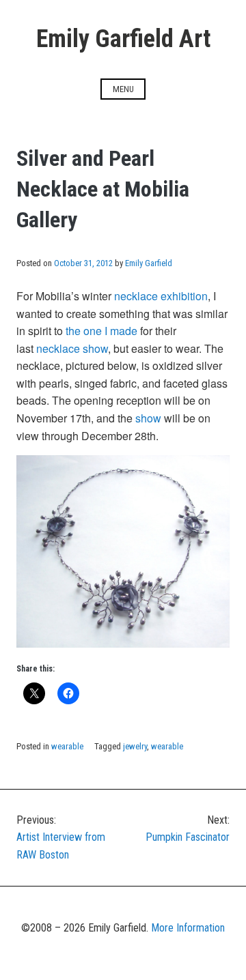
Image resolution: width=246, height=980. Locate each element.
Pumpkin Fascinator (188, 828)
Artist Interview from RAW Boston (60, 837)
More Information (188, 927)
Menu (123, 89)
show (148, 418)
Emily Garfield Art (123, 39)
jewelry (135, 746)
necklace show (72, 348)
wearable (67, 746)
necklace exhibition (161, 296)
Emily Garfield (148, 263)
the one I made (101, 330)
